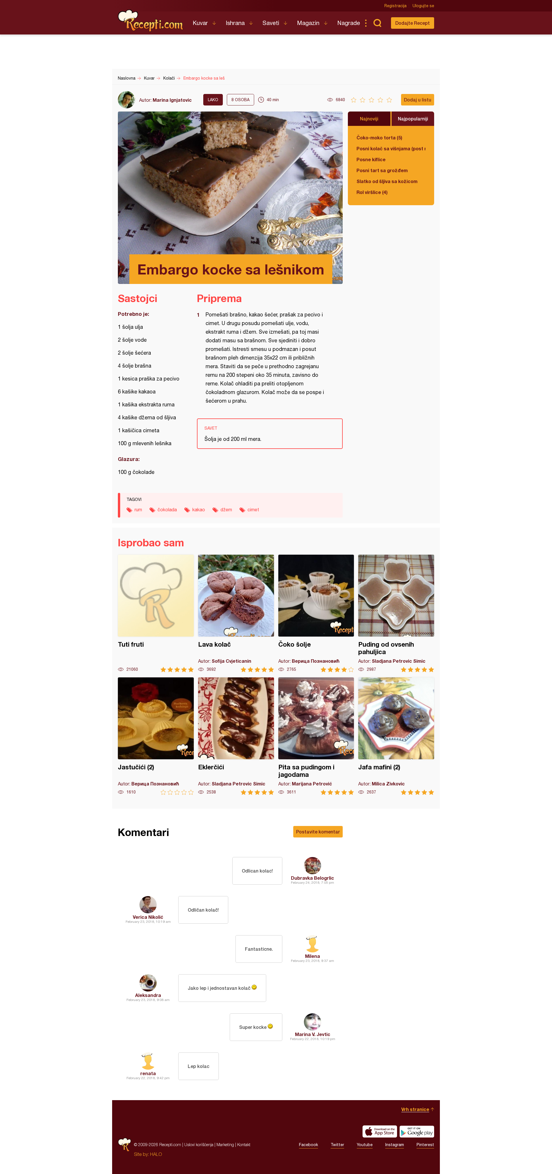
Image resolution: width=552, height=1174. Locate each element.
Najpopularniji (413, 118)
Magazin (308, 23)
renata (148, 1073)
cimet (253, 509)
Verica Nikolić (148, 917)
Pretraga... (377, 23)
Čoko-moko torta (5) (379, 137)
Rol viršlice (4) (372, 192)
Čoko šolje (316, 613)
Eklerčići (236, 736)
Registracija (395, 5)
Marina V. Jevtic (312, 1034)
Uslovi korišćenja (198, 1144)
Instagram (394, 1144)
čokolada (167, 509)
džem (226, 509)
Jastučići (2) (156, 736)
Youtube (365, 1144)
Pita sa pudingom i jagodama (316, 736)
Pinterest (425, 1144)
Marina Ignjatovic (172, 100)
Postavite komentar (318, 831)
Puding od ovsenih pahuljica (396, 613)
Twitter (337, 1144)
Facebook (308, 1144)
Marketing (225, 1144)
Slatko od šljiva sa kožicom (386, 181)
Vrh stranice (415, 1109)
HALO (156, 1154)
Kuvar (200, 23)
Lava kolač (236, 613)
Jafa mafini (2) (396, 736)
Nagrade (348, 23)
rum (138, 509)
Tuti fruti (156, 613)
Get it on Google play (417, 1131)
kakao (198, 509)
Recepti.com (151, 20)
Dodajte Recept (412, 23)
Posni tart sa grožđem (382, 170)
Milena (312, 956)
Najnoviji (369, 118)
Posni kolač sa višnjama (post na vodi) (390, 148)
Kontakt (243, 1144)
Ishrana (235, 23)
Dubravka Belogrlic (312, 878)
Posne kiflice (371, 159)
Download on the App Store (380, 1131)
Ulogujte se (423, 5)
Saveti (270, 23)
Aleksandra (148, 995)
